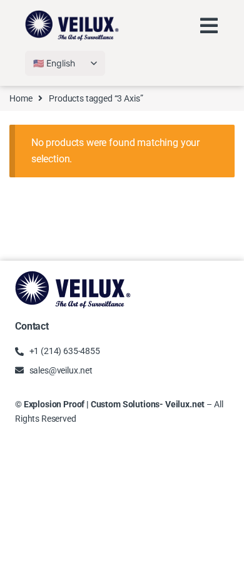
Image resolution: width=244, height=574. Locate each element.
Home (20, 98)
